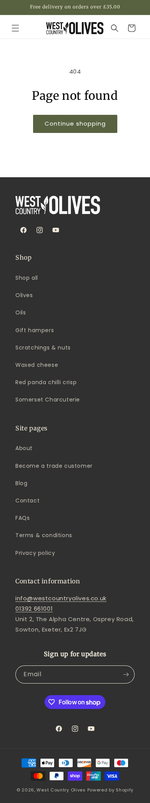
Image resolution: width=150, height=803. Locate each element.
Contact (27, 500)
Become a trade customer (54, 466)
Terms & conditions (43, 535)
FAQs (22, 518)
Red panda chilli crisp (46, 382)
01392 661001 (34, 609)
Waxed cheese (36, 365)
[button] (15, 28)
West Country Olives (61, 790)
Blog (21, 483)
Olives (24, 295)
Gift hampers (34, 330)
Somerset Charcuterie (47, 399)
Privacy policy (35, 553)
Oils (20, 312)
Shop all (26, 278)
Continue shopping (75, 123)
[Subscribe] (125, 674)
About (24, 448)
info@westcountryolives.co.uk (61, 598)
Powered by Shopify (110, 790)
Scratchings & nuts (43, 347)
